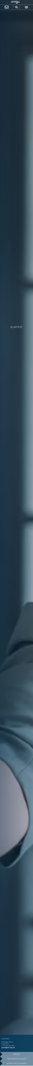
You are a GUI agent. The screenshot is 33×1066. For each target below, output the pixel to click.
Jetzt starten (8, 1062)
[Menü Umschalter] (26, 7)
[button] (16, 7)
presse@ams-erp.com (8, 1048)
